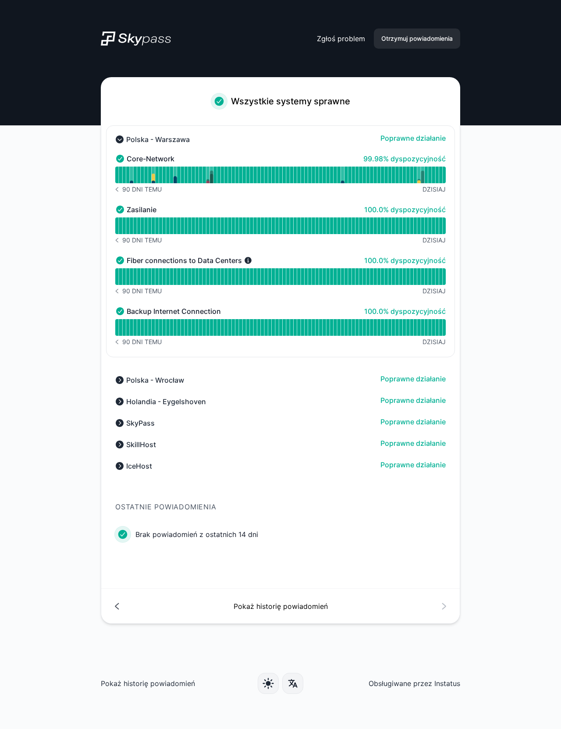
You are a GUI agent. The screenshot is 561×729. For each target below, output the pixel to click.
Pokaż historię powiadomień (148, 683)
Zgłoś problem (341, 38)
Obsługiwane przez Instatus (414, 683)
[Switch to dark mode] (268, 683)
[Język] (292, 683)
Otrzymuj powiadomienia (417, 38)
